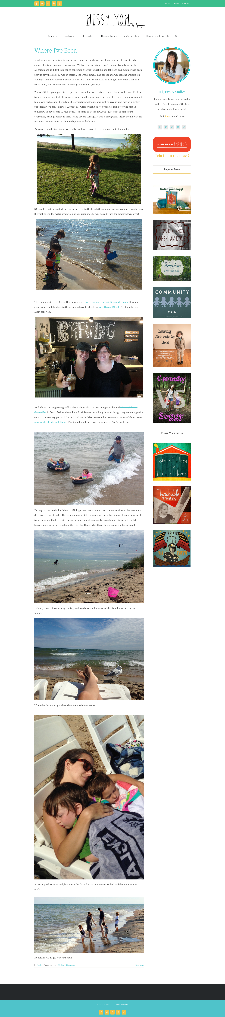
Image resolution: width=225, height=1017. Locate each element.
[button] (176, 36)
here (168, 116)
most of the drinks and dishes (50, 422)
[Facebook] (160, 127)
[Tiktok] (184, 127)
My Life (61, 965)
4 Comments (70, 965)
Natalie (39, 965)
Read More (140, 965)
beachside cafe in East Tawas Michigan (106, 301)
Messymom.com (122, 1004)
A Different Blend (109, 306)
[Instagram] (172, 127)
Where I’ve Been (55, 50)
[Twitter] (166, 127)
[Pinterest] (178, 127)
